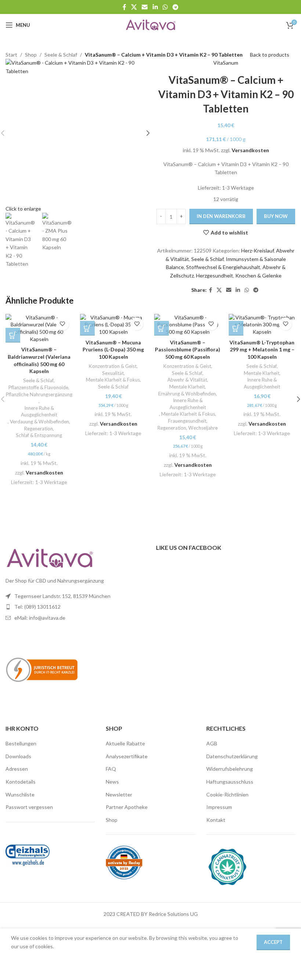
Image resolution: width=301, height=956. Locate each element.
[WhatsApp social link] (165, 6)
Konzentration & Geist (113, 366)
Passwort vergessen (29, 807)
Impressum (219, 807)
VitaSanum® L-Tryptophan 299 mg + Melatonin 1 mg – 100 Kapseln (261, 349)
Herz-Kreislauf (257, 250)
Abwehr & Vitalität (187, 380)
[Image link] (50, 557)
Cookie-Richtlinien (227, 794)
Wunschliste (20, 794)
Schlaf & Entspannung (39, 435)
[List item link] (75, 607)
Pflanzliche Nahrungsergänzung (39, 394)
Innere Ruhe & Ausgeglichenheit (39, 411)
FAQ (111, 769)
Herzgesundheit (214, 275)
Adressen (17, 769)
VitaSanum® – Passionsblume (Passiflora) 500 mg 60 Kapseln (187, 349)
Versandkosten (250, 150)
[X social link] (133, 6)
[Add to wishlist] (62, 324)
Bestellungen (21, 743)
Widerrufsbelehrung (229, 769)
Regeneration (38, 429)
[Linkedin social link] (155, 6)
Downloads (18, 756)
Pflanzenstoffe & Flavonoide (38, 387)
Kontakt (215, 820)
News (112, 781)
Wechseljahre (203, 428)
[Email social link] (144, 6)
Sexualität (113, 373)
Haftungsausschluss (229, 781)
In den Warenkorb (221, 216)
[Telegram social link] (175, 6)
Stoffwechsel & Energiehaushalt (223, 267)
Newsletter (119, 794)
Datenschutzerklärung (232, 756)
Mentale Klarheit (187, 387)
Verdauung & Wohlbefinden (39, 422)
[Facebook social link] (124, 6)
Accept (273, 942)
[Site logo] (150, 24)
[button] (13, 335)
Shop (111, 820)
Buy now (276, 216)
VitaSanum (225, 63)
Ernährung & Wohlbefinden (187, 394)
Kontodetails (21, 781)
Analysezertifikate (127, 756)
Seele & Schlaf (207, 259)
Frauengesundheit (187, 421)
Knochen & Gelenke (258, 275)
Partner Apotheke (127, 807)
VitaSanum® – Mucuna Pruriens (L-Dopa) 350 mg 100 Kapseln (113, 349)
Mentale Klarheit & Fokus (113, 380)
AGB (211, 743)
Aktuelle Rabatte (125, 743)
